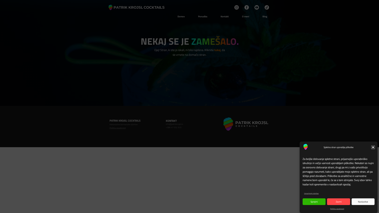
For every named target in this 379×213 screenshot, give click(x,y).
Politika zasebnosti (337, 208)
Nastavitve (363, 201)
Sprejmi (314, 201)
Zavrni (339, 201)
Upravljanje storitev (311, 193)
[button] (373, 147)
